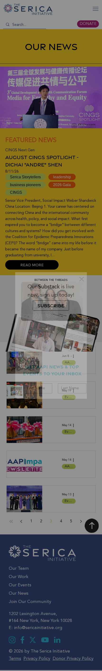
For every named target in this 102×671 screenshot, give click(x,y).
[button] (81, 279)
